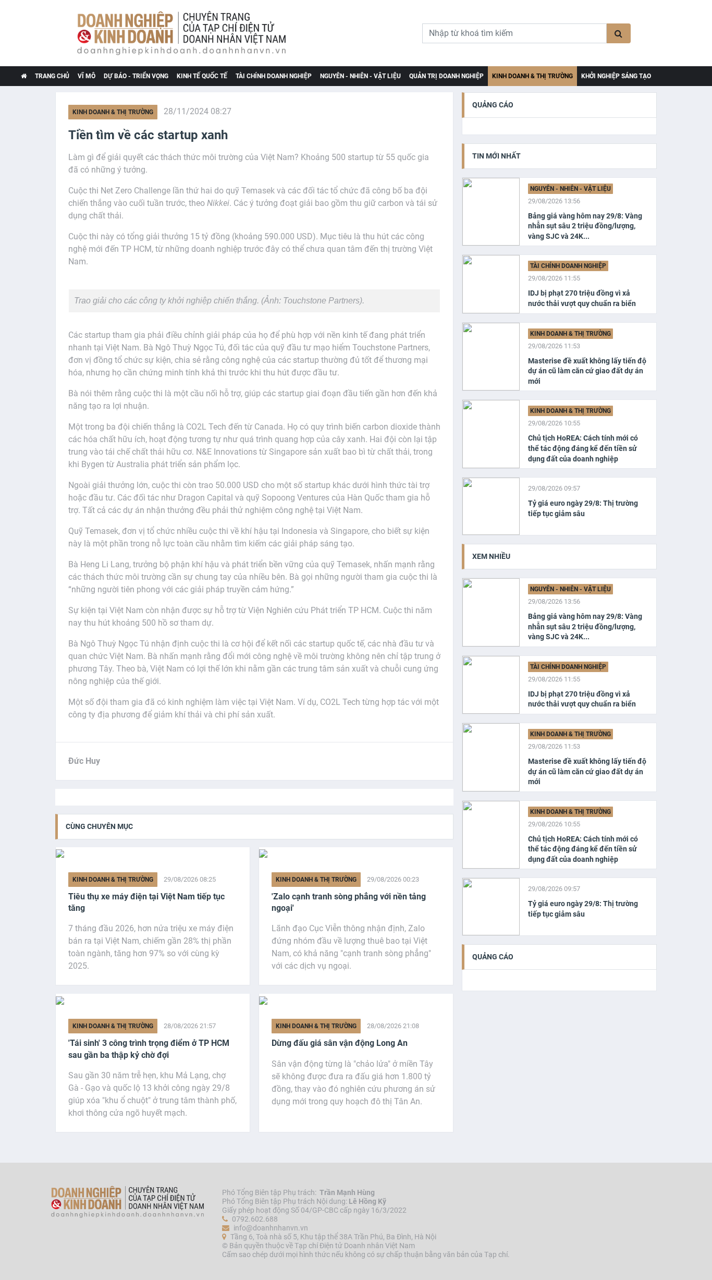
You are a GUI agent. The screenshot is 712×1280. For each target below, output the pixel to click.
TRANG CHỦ (52, 76)
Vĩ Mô (86, 76)
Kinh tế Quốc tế (202, 76)
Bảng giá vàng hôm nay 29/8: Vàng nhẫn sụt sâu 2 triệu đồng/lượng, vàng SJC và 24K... (585, 226)
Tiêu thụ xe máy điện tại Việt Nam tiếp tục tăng (146, 902)
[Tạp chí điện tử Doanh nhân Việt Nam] (24, 76)
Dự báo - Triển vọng (136, 76)
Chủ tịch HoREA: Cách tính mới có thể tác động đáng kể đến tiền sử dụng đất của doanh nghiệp (583, 448)
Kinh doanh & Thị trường (532, 76)
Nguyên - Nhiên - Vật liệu (360, 76)
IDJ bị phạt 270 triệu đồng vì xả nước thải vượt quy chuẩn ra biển (582, 298)
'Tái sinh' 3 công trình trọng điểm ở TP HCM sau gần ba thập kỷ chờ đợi (148, 1048)
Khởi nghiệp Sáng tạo (616, 76)
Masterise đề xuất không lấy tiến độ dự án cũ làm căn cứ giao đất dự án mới (587, 371)
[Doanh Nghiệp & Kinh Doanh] (182, 33)
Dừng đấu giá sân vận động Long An (340, 1043)
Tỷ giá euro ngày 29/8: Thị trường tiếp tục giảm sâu (583, 508)
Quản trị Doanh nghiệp (446, 76)
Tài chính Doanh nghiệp (274, 76)
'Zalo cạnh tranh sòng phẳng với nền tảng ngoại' (349, 902)
